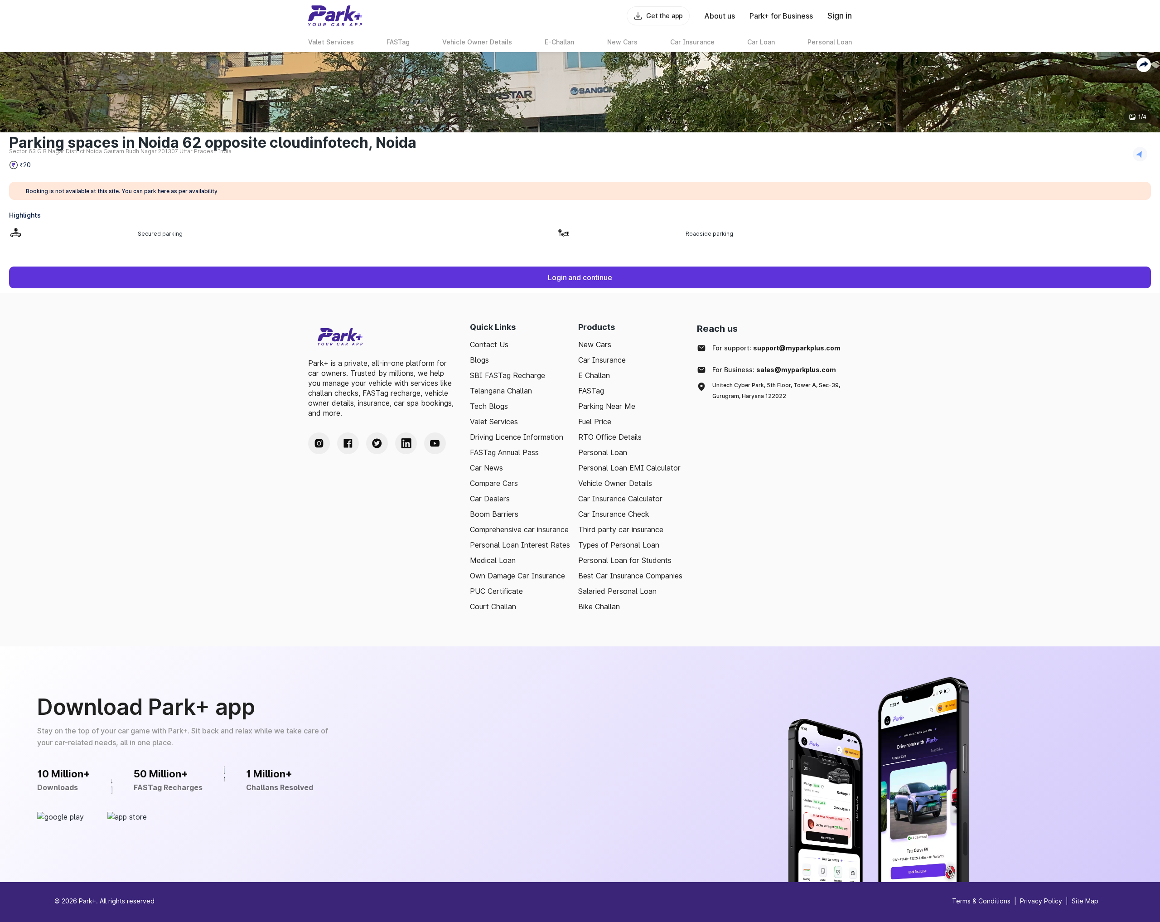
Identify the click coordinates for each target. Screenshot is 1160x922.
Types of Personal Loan (618, 544)
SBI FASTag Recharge (507, 375)
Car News (486, 467)
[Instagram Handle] (319, 443)
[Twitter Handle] (377, 443)
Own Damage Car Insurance (517, 575)
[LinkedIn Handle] (406, 443)
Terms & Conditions (981, 901)
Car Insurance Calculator (620, 498)
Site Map (1085, 901)
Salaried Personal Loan (617, 591)
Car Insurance (602, 359)
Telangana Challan (501, 390)
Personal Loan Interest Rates (520, 544)
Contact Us (489, 344)
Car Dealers (490, 498)
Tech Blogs (489, 406)
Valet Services (494, 421)
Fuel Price (594, 421)
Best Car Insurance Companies (630, 575)
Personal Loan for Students (625, 560)
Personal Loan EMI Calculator (629, 467)
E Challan (594, 375)
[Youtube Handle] (435, 443)
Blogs (479, 359)
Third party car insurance (620, 529)
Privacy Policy (1041, 901)
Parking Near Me (606, 406)
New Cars (594, 344)
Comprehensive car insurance (519, 529)
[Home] (335, 15)
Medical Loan (493, 560)
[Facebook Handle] (348, 443)
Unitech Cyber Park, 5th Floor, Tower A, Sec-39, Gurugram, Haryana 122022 (776, 390)
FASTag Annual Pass (504, 452)
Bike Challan (599, 606)
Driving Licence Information (516, 437)
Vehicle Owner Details (615, 483)
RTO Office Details (610, 437)
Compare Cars (494, 483)
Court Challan (493, 606)
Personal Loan (602, 452)
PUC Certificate (496, 591)
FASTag (591, 390)
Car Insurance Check (613, 514)
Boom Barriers (494, 514)
